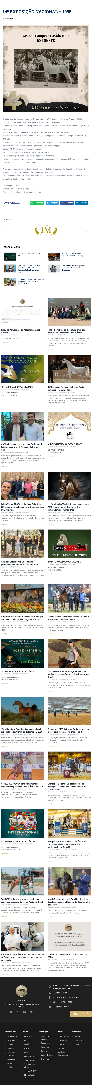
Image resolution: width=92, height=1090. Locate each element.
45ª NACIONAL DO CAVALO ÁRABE (17, 387)
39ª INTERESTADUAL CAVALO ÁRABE (18, 671)
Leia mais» (4, 342)
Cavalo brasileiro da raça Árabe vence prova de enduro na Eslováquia (73, 267)
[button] (5, 230)
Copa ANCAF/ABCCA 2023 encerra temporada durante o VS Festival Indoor (31, 281)
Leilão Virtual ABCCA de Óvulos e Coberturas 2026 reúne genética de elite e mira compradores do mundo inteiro (68, 507)
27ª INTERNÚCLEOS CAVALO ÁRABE (64, 562)
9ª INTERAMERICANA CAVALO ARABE (65, 444)
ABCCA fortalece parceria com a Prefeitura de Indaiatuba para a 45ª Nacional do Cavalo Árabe (22, 447)
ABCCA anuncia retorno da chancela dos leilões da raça (73, 255)
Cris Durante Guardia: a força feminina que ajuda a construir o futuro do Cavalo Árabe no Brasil (68, 674)
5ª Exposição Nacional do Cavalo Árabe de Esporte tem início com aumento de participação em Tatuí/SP (67, 844)
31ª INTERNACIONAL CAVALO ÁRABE (18, 841)
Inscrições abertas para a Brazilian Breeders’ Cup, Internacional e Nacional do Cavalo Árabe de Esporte (69, 902)
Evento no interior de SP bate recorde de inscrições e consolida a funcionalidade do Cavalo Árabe (67, 787)
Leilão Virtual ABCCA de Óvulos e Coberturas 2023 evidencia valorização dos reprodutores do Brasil (30, 268)
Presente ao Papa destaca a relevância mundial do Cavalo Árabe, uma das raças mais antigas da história (22, 957)
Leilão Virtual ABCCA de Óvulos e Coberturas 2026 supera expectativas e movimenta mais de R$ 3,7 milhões (22, 507)
